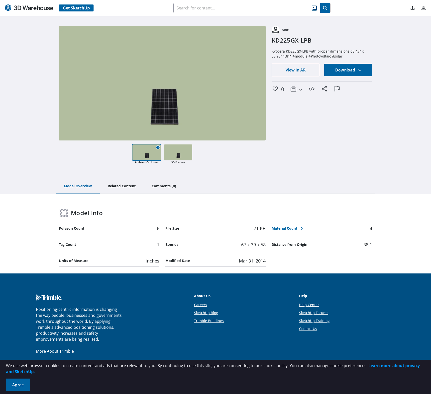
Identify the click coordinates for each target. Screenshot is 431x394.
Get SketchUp (76, 8)
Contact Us (308, 328)
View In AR (296, 70)
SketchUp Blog (206, 312)
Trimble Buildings (209, 320)
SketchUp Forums (313, 312)
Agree (18, 385)
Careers (200, 304)
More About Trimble (55, 351)
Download (345, 70)
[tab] (78, 186)
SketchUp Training (314, 320)
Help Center (309, 304)
